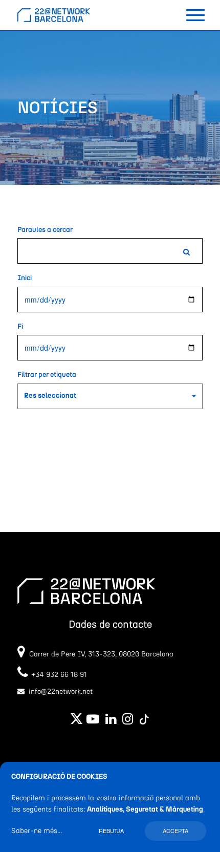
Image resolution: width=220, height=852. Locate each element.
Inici (24, 278)
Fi (20, 326)
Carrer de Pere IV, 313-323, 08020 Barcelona (101, 654)
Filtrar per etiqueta (46, 374)
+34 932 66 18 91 (57, 674)
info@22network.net (61, 691)
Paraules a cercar (45, 229)
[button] (109, 396)
